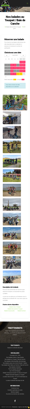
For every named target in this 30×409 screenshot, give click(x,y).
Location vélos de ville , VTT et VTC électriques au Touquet (15, 377)
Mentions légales (15, 392)
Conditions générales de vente (15, 390)
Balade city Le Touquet (15, 307)
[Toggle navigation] (27, 3)
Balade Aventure (22, 310)
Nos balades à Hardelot (15, 367)
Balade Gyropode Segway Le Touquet (15, 374)
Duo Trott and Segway (15, 371)
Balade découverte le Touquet (15, 309)
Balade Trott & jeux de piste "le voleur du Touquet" (15, 372)
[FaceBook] (15, 401)
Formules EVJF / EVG (15, 355)
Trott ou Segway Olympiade (15, 369)
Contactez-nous (15, 388)
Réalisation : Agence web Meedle (20, 407)
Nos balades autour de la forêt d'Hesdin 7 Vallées (15, 363)
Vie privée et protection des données (15, 394)
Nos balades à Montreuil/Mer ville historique (15, 361)
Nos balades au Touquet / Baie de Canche (15, 359)
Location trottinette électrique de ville (15, 380)
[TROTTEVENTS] (5, 3)
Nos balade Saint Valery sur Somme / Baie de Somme (15, 365)
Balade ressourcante (9, 310)
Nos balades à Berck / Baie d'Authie (15, 357)
